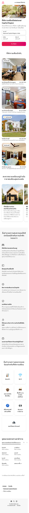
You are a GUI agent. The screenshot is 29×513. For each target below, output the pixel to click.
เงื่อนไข (18, 505)
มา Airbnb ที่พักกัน (20, 2)
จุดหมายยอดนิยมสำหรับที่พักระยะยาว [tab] (11, 442)
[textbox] (8, 39)
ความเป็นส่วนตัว (11, 505)
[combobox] (14, 33)
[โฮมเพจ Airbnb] (3, 2)
